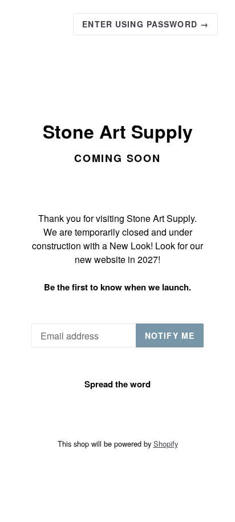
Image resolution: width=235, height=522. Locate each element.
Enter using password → (145, 24)
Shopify (165, 443)
